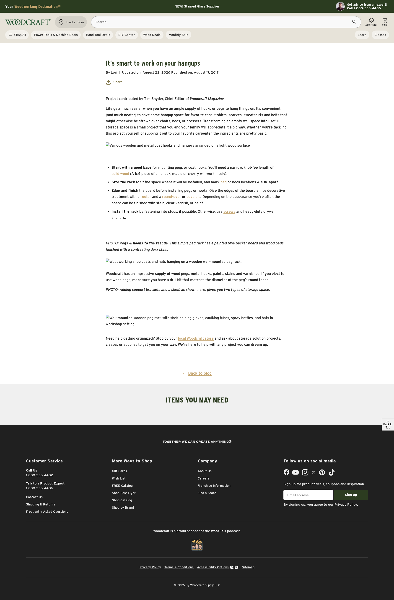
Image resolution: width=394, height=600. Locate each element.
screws (229, 211)
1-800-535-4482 (39, 475)
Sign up (351, 495)
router (145, 197)
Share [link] (117, 82)
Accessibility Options (213, 567)
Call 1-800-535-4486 (364, 8)
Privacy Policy (345, 505)
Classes (380, 35)
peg (223, 182)
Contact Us (34, 497)
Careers (204, 478)
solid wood (120, 174)
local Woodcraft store (196, 338)
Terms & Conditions (179, 567)
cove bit (193, 197)
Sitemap (248, 567)
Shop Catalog (122, 500)
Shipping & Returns (40, 504)
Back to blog (200, 373)
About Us (205, 471)
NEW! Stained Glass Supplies (197, 6)
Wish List (119, 478)
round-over (171, 197)
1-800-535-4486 (39, 488)
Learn (362, 35)
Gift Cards (119, 471)
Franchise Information (214, 485)
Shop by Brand (123, 507)
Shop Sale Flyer (124, 493)
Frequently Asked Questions (47, 511)
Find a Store (207, 493)
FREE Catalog (122, 485)
